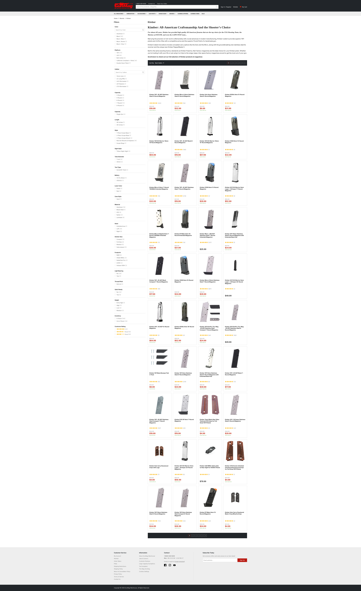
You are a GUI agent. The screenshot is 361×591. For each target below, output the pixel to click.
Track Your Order (162, 3)
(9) (234, 196)
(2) (234, 288)
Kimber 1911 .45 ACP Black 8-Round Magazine (184, 141)
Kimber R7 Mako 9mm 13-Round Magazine (208, 513)
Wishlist (235, 7)
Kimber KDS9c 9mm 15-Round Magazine (234, 95)
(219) (184, 381)
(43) (184, 521)
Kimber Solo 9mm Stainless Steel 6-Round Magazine (208, 95)
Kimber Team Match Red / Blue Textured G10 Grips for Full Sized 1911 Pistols (209, 421)
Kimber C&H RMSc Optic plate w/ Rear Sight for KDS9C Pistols (210, 466)
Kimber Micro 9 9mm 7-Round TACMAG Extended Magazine (159, 188)
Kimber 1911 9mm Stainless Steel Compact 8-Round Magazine (183, 513)
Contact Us (151, 3)
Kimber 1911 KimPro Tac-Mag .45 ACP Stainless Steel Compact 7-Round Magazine (209, 328)
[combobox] (177, 7)
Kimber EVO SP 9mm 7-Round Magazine (184, 420)
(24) (209, 521)
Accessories (141, 13)
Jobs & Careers (143, 558)
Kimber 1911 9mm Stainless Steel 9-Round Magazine (183, 373)
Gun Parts (152, 13)
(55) (159, 288)
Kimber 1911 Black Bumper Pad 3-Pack (159, 373)
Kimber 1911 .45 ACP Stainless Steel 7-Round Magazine (184, 188)
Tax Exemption (143, 566)
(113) (159, 521)
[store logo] (123, 5)
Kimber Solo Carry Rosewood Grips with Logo (158, 466)
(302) (159, 103)
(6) (209, 381)
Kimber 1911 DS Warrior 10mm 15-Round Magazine (209, 141)
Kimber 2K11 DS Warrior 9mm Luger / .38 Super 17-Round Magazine (234, 189)
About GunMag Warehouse (147, 556)
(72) (234, 381)
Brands (172, 13)
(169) (235, 335)
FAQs (115, 563)
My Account (117, 556)
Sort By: (151, 63)
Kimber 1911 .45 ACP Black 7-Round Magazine (234, 373)
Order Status (117, 561)
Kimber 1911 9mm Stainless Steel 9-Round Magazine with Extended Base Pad (209, 374)
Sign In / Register (226, 7)
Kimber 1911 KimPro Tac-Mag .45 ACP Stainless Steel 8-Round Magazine (234, 328)
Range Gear (162, 13)
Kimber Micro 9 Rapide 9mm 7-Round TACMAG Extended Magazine (159, 235)
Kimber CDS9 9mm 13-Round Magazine (209, 188)
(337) (210, 242)
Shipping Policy (118, 569)
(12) (234, 103)
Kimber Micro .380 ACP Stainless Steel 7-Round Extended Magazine (207, 235)
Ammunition (130, 13)
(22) (234, 428)
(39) (209, 103)
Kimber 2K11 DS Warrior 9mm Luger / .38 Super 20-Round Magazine (184, 467)
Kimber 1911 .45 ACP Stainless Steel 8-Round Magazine (158, 95)
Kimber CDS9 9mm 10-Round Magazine (184, 281)
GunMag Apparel (183, 13)
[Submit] (216, 6)
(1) (209, 149)
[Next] (244, 63)
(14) (184, 242)
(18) (159, 196)
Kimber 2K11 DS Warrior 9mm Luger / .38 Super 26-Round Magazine (234, 281)
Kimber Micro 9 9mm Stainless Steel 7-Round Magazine (209, 281)
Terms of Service (119, 576)
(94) (209, 335)
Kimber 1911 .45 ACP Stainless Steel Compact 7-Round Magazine (158, 421)
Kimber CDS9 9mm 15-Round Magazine (234, 141)
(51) (159, 381)
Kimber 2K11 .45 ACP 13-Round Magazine (159, 327)
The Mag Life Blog (144, 569)
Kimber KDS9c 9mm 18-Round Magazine (184, 327)
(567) (209, 288)
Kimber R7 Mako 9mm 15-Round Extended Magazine (183, 234)
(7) (158, 474)
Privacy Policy (118, 574)
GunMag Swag (195, 13)
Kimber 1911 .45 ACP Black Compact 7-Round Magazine (158, 281)
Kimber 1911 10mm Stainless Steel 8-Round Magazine (158, 513)
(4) (234, 149)
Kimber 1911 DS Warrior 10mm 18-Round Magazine (158, 141)
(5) (234, 242)
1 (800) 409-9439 (141, 3)
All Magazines (118, 13)
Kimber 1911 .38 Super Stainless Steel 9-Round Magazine (235, 420)
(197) (159, 428)
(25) (184, 428)
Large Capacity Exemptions (147, 563)
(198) (184, 149)
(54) (184, 103)
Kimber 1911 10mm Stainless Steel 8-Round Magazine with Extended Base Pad (234, 235)
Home (116, 18)
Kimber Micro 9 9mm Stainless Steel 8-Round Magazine (184, 95)
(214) (184, 196)
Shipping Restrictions (120, 566)
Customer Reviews (144, 561)
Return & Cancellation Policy (122, 571)
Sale (203, 13)
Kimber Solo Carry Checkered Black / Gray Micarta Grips (234, 513)
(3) (209, 196)
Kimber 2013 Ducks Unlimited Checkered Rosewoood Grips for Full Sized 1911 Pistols (234, 467)
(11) (159, 242)
